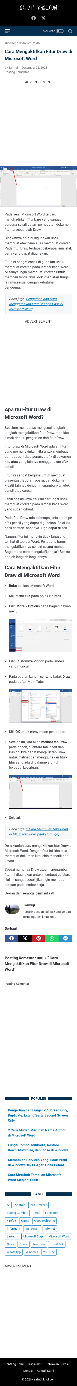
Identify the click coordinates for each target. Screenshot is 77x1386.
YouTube (49, 1252)
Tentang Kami (14, 1364)
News (10, 1244)
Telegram (39, 1244)
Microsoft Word (59, 1236)
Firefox (11, 1220)
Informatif (13, 1228)
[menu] (10, 31)
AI (8, 1205)
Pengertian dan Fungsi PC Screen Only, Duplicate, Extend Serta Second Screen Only (38, 1115)
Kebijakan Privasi (57, 1364)
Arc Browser (38, 1205)
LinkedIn (12, 1236)
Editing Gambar (17, 1213)
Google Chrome (44, 1220)
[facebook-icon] (34, 18)
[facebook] (11, 938)
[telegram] (65, 938)
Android (20, 1205)
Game (25, 1220)
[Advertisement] (38, 123)
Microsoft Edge (33, 1236)
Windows (32, 1252)
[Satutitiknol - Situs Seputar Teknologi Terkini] (38, 8)
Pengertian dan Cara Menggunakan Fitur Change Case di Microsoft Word (36, 304)
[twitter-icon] (43, 18)
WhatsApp (14, 1252)
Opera (23, 1244)
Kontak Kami (45, 1370)
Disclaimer (34, 1364)
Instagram (32, 1228)
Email (36, 1213)
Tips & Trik (57, 1244)
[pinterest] (38, 938)
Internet (49, 1228)
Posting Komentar (17, 72)
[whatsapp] (52, 938)
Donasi (28, 1370)
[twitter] (25, 938)
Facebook (51, 1213)
